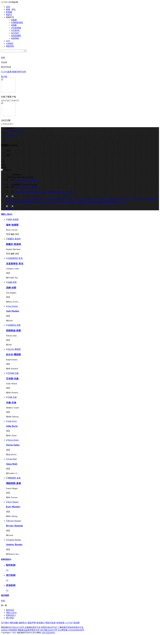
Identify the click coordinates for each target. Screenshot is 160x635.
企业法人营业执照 (9, 630)
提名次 (9, 209)
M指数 (14, 25)
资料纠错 (10, 135)
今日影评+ (15, 30)
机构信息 (6, 559)
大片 (8, 41)
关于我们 (5, 623)
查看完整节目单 (19, 72)
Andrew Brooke (14, 544)
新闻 (8, 9)
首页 (8, 7)
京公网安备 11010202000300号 (71, 630)
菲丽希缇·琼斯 (54, 192)
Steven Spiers (13, 445)
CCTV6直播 (6, 72)
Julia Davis (12, 426)
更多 (3, 601)
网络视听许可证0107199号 (12, 627)
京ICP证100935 (48, 633)
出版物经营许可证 (32, 627)
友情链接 (60, 623)
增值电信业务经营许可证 (29, 630)
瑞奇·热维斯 (19, 180)
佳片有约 (15, 33)
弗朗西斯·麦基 (13, 483)
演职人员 (6, 214)
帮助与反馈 (50, 623)
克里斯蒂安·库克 (21, 192)
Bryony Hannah (14, 525)
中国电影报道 (17, 22)
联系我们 (40, 623)
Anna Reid (11, 464)
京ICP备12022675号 (48, 630)
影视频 (9, 12)
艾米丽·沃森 (12, 378)
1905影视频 (16, 28)
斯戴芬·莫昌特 (30, 180)
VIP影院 (9, 43)
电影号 (9, 15)
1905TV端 (5, 120)
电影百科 (10, 46)
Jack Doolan (12, 311)
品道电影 (15, 38)
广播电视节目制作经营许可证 (71, 627)
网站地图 (14, 623)
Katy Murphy (13, 506)
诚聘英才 (23, 623)
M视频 (14, 20)
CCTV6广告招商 (72, 623)
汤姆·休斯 (32, 192)
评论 (14, 9)
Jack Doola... (42, 192)
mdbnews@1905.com (14, 131)
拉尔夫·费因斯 (66, 192)
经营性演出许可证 (49, 627)
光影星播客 (16, 36)
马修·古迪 (11, 402)
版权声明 (32, 623)
